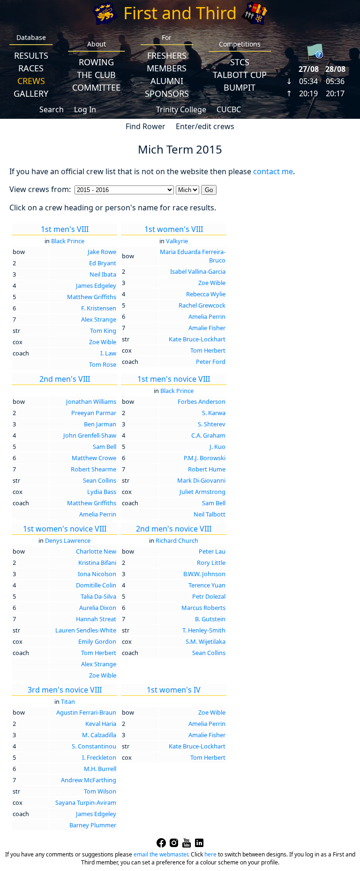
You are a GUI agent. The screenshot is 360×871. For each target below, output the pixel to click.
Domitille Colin (96, 585)
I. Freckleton (99, 757)
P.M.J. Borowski (204, 458)
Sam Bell (104, 446)
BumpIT (239, 87)
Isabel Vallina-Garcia (197, 271)
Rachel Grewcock (202, 305)
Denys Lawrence (67, 540)
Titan (68, 701)
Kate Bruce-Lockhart (197, 339)
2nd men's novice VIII (173, 529)
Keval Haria (100, 723)
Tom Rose (102, 364)
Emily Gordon (97, 641)
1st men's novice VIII (173, 379)
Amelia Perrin (206, 316)
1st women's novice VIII (64, 529)
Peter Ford (210, 361)
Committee (96, 87)
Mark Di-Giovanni (201, 480)
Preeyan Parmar (93, 413)
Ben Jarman (100, 424)
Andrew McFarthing (88, 780)
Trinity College (181, 109)
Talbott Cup (240, 74)
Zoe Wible (102, 342)
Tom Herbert (207, 350)
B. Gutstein (210, 619)
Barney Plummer (92, 825)
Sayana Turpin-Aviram (85, 802)
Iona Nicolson (97, 574)
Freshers (167, 55)
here (210, 854)
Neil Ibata (103, 274)
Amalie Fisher (206, 328)
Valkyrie (177, 241)
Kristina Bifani (97, 562)
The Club (96, 74)
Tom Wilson (100, 791)
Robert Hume (206, 469)
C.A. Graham (208, 435)
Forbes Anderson (201, 401)
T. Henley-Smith (203, 630)
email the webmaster (161, 854)
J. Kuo (217, 446)
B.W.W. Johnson (204, 574)
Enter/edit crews (205, 126)
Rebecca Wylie (205, 294)
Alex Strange (98, 319)
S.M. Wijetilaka (205, 641)
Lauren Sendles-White (85, 630)
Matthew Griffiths (91, 297)
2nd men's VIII (64, 379)
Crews (31, 80)
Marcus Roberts (203, 607)
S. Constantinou (94, 746)
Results (31, 55)
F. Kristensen (98, 308)
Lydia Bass (101, 491)
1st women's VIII (173, 229)
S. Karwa (213, 413)
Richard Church (177, 540)
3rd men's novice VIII (65, 690)
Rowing (96, 62)
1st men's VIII (65, 229)
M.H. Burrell (100, 768)
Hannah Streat (96, 619)
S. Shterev (211, 424)
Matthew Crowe (94, 458)
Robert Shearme (93, 469)
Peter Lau (212, 551)
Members (167, 68)
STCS (239, 62)
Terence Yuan (206, 585)
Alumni (166, 80)
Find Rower (145, 126)
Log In (85, 109)
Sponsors (167, 93)
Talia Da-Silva (98, 596)
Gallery (31, 93)
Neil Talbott (209, 514)
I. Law (108, 353)
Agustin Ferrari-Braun (86, 712)
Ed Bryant (102, 263)
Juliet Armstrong (202, 491)
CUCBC (229, 109)
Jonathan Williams (91, 401)
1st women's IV (174, 690)
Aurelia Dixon (97, 607)
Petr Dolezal (208, 596)
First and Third (180, 12)
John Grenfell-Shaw (89, 435)
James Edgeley (96, 285)
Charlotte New (96, 551)
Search (51, 109)
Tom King (103, 330)
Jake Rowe (102, 251)
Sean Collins (99, 480)
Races (31, 68)
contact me (273, 171)
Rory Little (211, 562)
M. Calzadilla (99, 735)
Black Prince (67, 241)
